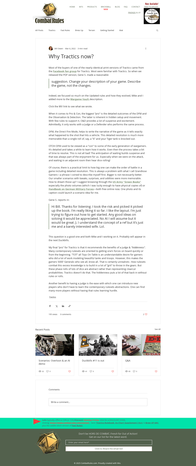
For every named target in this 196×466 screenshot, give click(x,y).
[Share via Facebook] (50, 306)
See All (158, 329)
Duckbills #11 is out (93, 360)
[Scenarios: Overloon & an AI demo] (54, 345)
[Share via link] (69, 306)
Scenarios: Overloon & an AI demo (54, 362)
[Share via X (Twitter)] (56, 306)
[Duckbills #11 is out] (98, 345)
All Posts (39, 30)
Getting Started (107, 30)
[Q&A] (141, 345)
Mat (121, 30)
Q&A (127, 360)
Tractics (52, 30)
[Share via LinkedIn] (63, 306)
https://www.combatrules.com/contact (70, 422)
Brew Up (79, 30)
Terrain (92, 30)
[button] (157, 30)
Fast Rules (65, 30)
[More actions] (145, 48)
